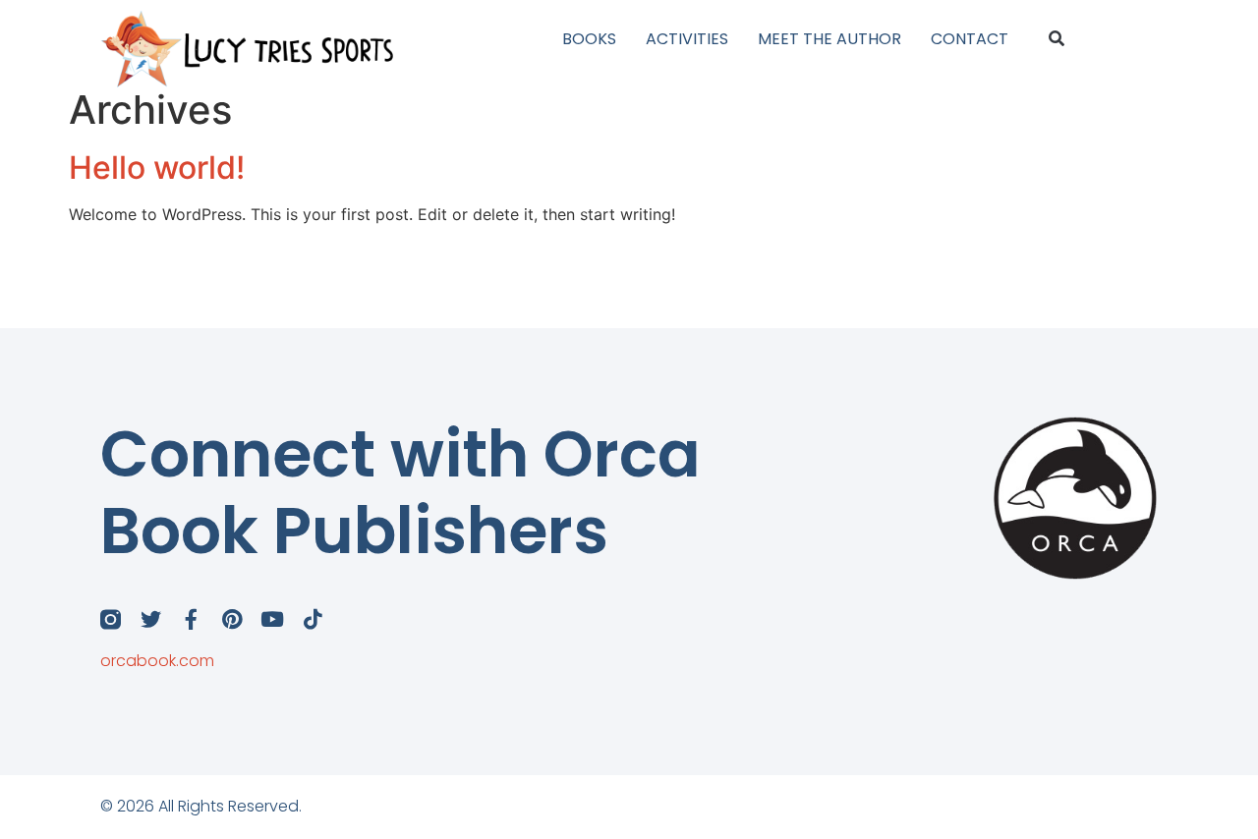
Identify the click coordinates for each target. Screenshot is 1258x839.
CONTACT (969, 39)
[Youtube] (271, 619)
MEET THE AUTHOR (829, 39)
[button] (1057, 40)
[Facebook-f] (191, 619)
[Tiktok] (312, 619)
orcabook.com (157, 660)
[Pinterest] (231, 619)
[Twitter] (151, 619)
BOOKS (589, 39)
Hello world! (157, 167)
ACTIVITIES (687, 39)
